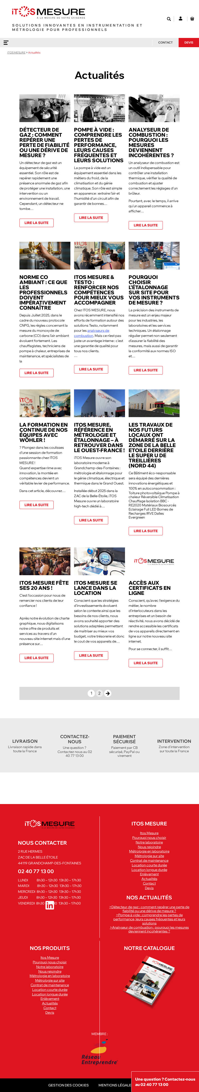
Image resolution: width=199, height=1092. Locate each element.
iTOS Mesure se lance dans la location (95, 588)
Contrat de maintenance (149, 861)
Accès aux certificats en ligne (150, 588)
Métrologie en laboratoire (149, 851)
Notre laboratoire (149, 842)
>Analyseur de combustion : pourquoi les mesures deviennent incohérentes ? (149, 929)
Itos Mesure (149, 833)
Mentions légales (116, 1085)
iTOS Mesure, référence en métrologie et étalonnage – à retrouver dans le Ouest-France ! (99, 437)
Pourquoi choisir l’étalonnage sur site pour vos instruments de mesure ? (154, 290)
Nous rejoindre (149, 847)
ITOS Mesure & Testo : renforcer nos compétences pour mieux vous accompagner (99, 290)
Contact (165, 42)
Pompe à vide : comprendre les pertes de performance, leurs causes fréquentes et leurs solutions (99, 144)
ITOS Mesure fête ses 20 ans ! (44, 585)
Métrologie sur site (149, 856)
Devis (188, 42)
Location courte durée (149, 865)
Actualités (149, 879)
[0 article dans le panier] (192, 19)
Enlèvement (149, 874)
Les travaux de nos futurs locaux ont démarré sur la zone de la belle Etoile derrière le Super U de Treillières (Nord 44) (152, 445)
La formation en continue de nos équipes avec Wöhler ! (43, 432)
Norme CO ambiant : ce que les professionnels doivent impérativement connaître (43, 292)
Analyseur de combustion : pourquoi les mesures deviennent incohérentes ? (151, 142)
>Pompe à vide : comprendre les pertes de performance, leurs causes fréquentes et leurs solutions (149, 919)
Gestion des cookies (68, 1085)
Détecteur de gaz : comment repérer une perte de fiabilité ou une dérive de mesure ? (44, 142)
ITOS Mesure (16, 52)
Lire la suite (37, 223)
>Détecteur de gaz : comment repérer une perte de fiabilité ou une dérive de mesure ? (149, 909)
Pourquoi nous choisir (149, 838)
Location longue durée (149, 870)
